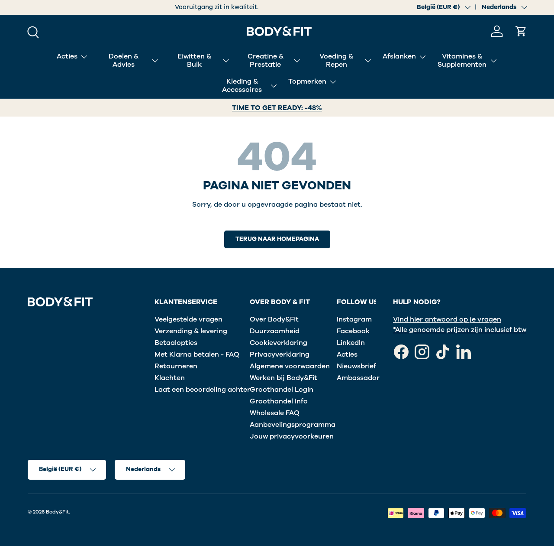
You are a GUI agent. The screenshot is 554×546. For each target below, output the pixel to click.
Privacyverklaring (279, 354)
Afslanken (399, 56)
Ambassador (358, 378)
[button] (521, 31)
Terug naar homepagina (277, 239)
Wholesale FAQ (275, 413)
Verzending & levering (191, 331)
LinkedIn (351, 343)
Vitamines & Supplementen (462, 60)
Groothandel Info (279, 401)
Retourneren (176, 366)
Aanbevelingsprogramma (292, 424)
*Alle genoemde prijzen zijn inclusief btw (459, 330)
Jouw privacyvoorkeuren (292, 436)
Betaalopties (176, 343)
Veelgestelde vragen (188, 319)
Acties (67, 56)
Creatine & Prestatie (265, 60)
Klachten (170, 378)
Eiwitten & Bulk (194, 60)
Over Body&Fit (274, 319)
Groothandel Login (281, 389)
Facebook (353, 331)
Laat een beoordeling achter (202, 389)
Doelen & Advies (123, 60)
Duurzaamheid (275, 331)
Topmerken (307, 81)
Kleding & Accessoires (242, 85)
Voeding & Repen (336, 60)
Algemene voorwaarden (290, 366)
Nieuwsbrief (356, 366)
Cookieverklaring (278, 343)
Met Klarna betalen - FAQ (197, 354)
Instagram (354, 319)
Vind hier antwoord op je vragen (447, 319)
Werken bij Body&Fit (283, 378)
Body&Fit (57, 511)
